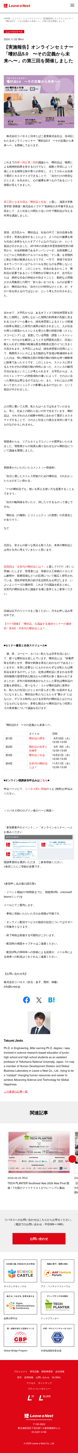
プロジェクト (20, 1371)
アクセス (31, 1382)
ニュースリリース (14, 31)
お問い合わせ (39, 1238)
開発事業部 (47, 1371)
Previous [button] (5, 1159)
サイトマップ (45, 1382)
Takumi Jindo (13, 1040)
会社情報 (59, 1371)
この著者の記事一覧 (16, 1091)
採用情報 (28, 1377)
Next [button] (72, 1159)
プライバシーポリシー (39, 1388)
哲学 (19, 1377)
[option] (39, 1160)
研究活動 (34, 1371)
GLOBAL (56, 1377)
